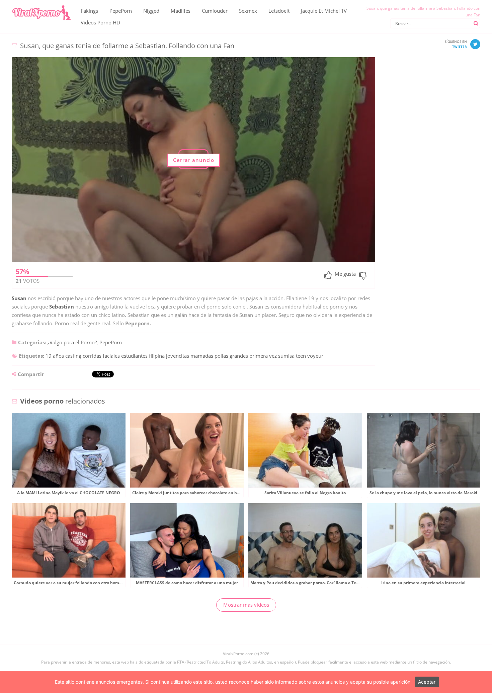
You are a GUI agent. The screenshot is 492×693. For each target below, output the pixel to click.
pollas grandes (231, 355)
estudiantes (134, 355)
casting (73, 355)
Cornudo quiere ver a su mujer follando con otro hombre (70, 583)
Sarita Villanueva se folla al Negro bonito (305, 493)
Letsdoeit (279, 10)
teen (301, 355)
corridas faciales (101, 355)
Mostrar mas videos (246, 604)
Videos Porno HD (100, 22)
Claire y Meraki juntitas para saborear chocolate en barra (188, 493)
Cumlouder (215, 10)
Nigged (151, 10)
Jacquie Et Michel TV (324, 10)
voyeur (315, 355)
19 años (55, 355)
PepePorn (120, 10)
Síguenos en (456, 44)
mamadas (201, 355)
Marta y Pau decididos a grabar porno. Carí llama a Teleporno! (311, 583)
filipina (157, 355)
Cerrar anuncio (193, 160)
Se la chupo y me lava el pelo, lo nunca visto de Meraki (423, 493)
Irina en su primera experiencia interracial (423, 583)
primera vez (263, 355)
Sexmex (248, 10)
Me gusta (345, 274)
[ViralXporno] (41, 5)
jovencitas (177, 355)
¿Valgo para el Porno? (72, 342)
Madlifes (180, 10)
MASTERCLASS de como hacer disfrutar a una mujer (187, 583)
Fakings (89, 10)
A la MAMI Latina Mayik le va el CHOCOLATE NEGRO (68, 493)
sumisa (286, 355)
